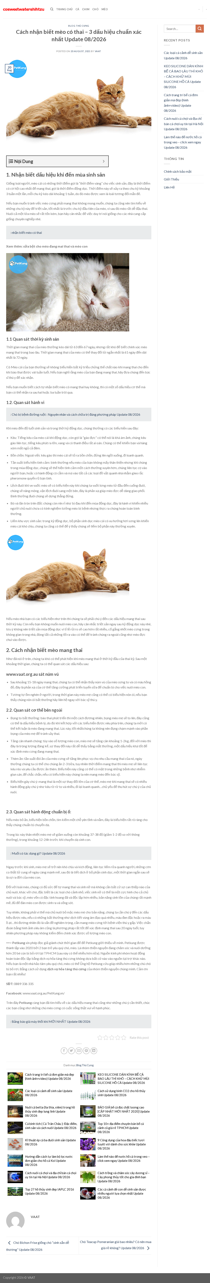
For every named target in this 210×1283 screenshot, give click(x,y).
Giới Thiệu (171, 179)
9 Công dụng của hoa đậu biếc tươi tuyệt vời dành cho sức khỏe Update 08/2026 (122, 1144)
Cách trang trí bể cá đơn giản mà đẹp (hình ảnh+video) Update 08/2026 (49, 1076)
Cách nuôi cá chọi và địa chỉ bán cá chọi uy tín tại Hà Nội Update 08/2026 (50, 1175)
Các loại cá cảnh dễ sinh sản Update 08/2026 (48, 1093)
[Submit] (200, 29)
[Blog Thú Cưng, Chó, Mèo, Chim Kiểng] (23, 9)
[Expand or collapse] (103, 161)
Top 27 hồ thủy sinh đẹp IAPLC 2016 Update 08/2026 (49, 1191)
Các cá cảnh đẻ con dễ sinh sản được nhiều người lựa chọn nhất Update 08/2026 (122, 1193)
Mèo (105, 9)
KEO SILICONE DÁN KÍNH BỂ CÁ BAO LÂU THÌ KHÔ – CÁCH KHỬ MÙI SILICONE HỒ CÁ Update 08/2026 (123, 1078)
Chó (95, 9)
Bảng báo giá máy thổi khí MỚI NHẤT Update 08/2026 (51, 1021)
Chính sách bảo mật (178, 171)
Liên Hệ (169, 187)
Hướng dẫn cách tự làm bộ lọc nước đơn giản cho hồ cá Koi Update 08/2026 (49, 1161)
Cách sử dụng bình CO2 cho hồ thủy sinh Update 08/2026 (121, 1093)
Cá (77, 9)
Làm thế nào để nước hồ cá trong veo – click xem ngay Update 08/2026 (124, 1158)
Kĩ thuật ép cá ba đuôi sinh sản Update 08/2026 (50, 1142)
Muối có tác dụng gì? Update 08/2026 (38, 853)
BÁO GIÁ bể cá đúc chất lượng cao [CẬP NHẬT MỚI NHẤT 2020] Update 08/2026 (124, 1111)
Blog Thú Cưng (78, 25)
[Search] (51, 9)
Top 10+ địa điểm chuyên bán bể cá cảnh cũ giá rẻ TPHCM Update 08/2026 (121, 1128)
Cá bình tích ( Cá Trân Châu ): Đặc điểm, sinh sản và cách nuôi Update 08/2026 (51, 1126)
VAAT (98, 51)
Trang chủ (64, 9)
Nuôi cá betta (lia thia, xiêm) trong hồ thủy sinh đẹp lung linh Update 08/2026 (50, 1111)
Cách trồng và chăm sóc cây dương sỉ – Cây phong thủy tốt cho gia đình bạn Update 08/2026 (124, 1177)
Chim (85, 9)
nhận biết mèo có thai (27, 232)
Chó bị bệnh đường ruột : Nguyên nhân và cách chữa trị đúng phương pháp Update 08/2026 (76, 414)
